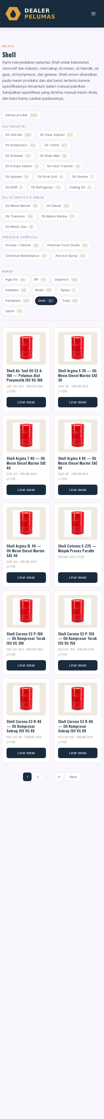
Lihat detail (26, 402)
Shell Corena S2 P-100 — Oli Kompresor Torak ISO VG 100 (26, 638)
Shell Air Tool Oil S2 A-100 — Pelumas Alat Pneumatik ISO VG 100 (25, 375)
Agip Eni (15, 279)
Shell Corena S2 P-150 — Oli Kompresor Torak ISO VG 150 (77, 638)
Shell (45, 301)
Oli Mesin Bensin (21, 206)
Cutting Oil (79, 187)
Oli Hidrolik (17, 135)
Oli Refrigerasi (45, 187)
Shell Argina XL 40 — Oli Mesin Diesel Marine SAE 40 (25, 550)
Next (73, 777)
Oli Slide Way (53, 156)
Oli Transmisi (18, 216)
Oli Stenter (82, 177)
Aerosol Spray (69, 256)
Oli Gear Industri (56, 135)
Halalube (15, 290)
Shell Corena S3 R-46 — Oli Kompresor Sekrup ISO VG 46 (24, 726)
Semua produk (21, 115)
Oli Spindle (16, 177)
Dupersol (66, 279)
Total (69, 301)
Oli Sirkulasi (17, 156)
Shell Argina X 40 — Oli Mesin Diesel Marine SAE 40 (77, 462)
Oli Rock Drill (50, 177)
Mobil (43, 290)
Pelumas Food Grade (67, 245)
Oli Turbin (55, 145)
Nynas (67, 290)
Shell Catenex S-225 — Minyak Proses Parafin (77, 548)
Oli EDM (13, 187)
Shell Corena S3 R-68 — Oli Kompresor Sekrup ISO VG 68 (75, 726)
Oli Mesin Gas (19, 227)
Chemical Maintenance (25, 256)
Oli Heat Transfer (63, 166)
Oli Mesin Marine (57, 216)
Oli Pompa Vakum (21, 166)
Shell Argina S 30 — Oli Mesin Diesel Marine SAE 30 (77, 375)
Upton (13, 311)
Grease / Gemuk (21, 245)
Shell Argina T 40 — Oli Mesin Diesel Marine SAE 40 (26, 462)
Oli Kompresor (20, 145)
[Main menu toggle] (93, 13)
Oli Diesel (57, 206)
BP (39, 279)
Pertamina (17, 301)
